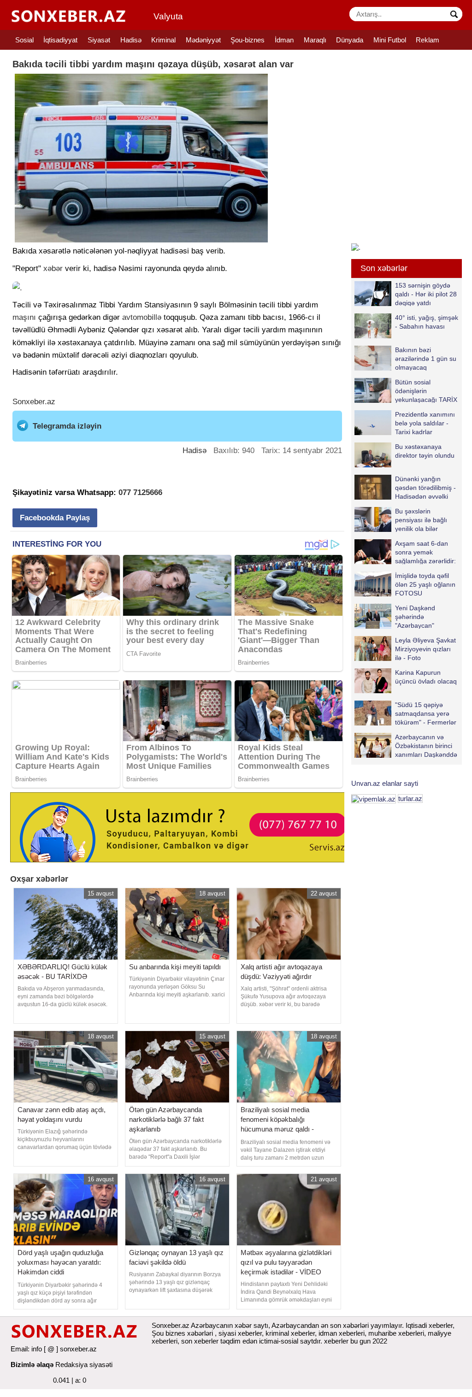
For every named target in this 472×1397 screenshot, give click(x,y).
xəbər (53, 268)
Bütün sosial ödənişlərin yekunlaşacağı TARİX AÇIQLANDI (426, 390)
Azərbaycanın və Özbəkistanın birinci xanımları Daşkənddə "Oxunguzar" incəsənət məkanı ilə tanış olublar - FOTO (405, 745)
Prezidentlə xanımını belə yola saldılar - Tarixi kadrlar (425, 423)
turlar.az (410, 798)
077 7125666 (140, 492)
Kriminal (163, 40)
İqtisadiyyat (60, 40)
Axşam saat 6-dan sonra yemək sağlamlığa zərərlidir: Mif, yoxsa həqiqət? (425, 552)
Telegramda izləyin (67, 426)
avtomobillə (141, 317)
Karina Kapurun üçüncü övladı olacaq (426, 677)
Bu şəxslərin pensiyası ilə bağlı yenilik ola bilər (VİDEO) (421, 519)
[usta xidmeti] (182, 827)
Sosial (24, 40)
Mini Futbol (389, 40)
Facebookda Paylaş (55, 517)
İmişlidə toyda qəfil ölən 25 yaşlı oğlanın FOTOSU (425, 584)
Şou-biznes (247, 40)
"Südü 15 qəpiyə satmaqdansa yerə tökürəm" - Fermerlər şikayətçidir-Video (425, 713)
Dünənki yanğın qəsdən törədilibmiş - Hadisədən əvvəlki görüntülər (425, 487)
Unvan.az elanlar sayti (384, 783)
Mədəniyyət (203, 40)
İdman (284, 40)
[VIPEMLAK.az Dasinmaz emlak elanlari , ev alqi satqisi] (373, 798)
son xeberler (199, 1341)
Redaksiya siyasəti (83, 1364)
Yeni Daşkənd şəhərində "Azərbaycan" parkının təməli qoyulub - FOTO (396, 616)
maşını (24, 317)
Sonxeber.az (33, 401)
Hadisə (131, 40)
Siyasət (99, 40)
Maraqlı (315, 40)
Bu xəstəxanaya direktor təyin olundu (424, 451)
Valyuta (168, 16)
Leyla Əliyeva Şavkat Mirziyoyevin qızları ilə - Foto (425, 649)
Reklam (427, 40)
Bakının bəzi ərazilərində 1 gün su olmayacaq (425, 358)
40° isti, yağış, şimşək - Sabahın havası (426, 322)
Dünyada (349, 40)
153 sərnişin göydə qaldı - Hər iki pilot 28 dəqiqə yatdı (426, 294)
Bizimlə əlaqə (32, 1364)
